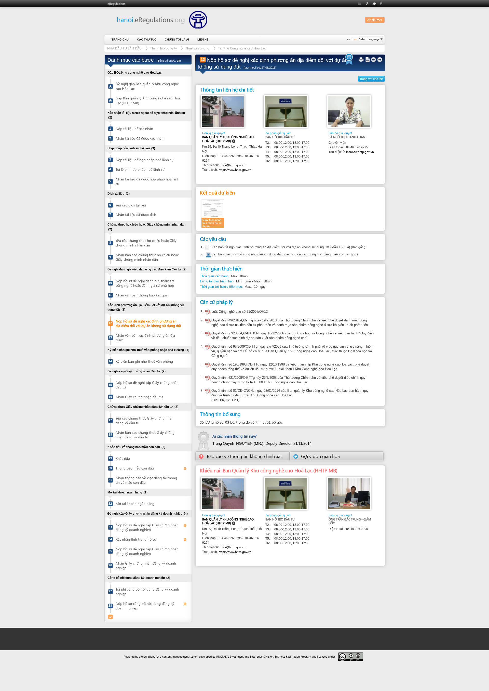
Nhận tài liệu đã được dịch (136, 214)
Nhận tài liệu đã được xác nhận (140, 138)
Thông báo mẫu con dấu (135, 468)
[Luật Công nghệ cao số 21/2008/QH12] (207, 312)
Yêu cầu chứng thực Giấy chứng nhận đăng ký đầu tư (144, 420)
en (348, 39)
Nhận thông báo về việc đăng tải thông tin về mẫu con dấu (146, 480)
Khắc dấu (123, 458)
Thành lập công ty (163, 48)
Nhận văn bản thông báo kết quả (142, 295)
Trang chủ (120, 39)
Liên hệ (202, 39)
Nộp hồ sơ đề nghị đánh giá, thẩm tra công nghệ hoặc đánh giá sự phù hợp (145, 283)
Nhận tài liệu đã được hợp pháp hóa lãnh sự (147, 181)
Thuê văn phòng (197, 48)
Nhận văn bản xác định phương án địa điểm (145, 337)
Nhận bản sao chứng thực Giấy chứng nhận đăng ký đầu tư (145, 434)
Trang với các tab (371, 78)
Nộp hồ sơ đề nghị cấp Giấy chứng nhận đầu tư (147, 384)
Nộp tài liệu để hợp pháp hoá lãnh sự (144, 159)
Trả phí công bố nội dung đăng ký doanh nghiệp (147, 591)
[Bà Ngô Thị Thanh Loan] (349, 111)
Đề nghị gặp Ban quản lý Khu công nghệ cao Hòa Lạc (147, 86)
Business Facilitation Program (293, 656)
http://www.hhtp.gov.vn (235, 170)
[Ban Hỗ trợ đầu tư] (286, 111)
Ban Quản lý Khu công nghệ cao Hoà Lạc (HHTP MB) (228, 139)
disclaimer (374, 20)
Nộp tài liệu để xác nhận (134, 128)
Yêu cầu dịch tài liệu (131, 205)
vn (355, 39)
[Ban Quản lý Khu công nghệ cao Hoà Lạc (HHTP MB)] (222, 111)
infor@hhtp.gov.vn (232, 165)
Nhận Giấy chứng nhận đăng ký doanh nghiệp (146, 565)
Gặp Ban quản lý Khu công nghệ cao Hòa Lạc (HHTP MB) (148, 100)
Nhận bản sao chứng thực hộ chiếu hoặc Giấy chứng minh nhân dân (147, 257)
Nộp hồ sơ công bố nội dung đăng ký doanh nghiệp (145, 605)
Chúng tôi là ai (177, 39)
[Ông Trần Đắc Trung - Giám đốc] (349, 493)
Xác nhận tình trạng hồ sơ (136, 539)
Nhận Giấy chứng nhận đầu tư (139, 396)
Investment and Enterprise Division (251, 656)
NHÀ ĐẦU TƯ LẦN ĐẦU (124, 48)
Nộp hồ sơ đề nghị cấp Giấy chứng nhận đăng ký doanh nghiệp (147, 527)
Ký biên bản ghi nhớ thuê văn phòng (144, 361)
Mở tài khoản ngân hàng (135, 503)
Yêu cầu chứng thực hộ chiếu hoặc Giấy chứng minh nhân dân (146, 242)
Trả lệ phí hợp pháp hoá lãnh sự (140, 169)
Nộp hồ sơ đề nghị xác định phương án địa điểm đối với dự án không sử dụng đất (148, 323)
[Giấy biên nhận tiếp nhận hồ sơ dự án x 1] (212, 213)
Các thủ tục (146, 39)
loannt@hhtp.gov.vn (360, 152)
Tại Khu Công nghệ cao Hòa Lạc (242, 48)
